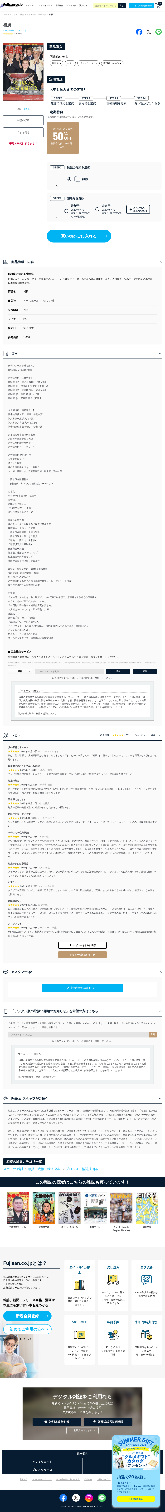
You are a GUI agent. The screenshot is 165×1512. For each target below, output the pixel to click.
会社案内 (88, 1479)
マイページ (30, 5)
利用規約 (23, 1479)
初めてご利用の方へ (27, 1329)
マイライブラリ (45, 5)
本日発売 (59, 5)
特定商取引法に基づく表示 (68, 1479)
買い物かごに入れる (79, 236)
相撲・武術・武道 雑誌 (36, 14)
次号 (69, 63)
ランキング (71, 5)
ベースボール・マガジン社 (14, 31)
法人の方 (83, 5)
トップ (6, 14)
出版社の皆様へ (104, 1479)
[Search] (122, 5)
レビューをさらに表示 (84, 945)
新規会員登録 (27, 1316)
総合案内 (82, 1453)
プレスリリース (42, 1470)
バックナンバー (87, 63)
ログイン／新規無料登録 (141, 5)
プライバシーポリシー (42, 1479)
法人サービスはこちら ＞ (17, 1338)
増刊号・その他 (111, 63)
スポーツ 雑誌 (18, 14)
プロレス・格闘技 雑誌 (82, 1169)
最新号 (55, 63)
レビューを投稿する (80, 954)
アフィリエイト (42, 1461)
